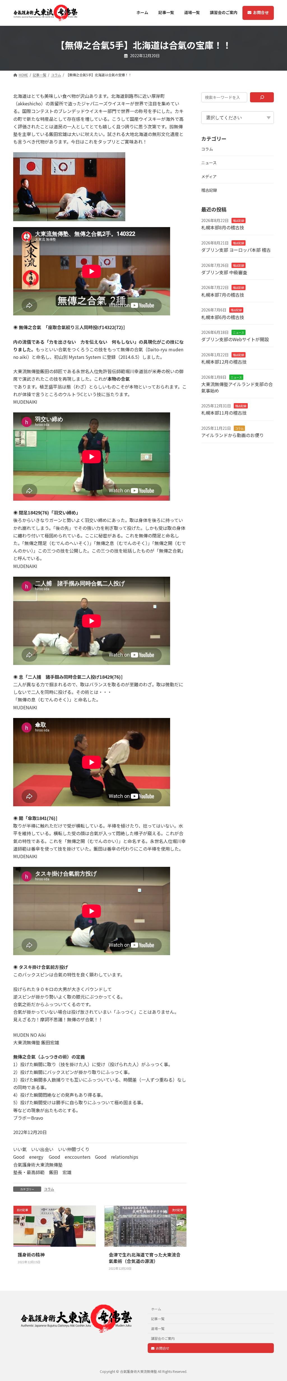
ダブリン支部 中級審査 (224, 272)
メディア (209, 176)
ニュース (209, 162)
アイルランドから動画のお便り (232, 435)
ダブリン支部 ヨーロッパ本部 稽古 (236, 249)
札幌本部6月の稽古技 (222, 317)
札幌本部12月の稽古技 (224, 361)
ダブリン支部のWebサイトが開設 (235, 339)
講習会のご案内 (163, 1338)
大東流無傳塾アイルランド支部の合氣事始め (237, 387)
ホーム (156, 1308)
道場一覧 (158, 1328)
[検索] (262, 97)
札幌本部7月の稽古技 (222, 294)
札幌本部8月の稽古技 (222, 227)
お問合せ (162, 1347)
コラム (49, 1188)
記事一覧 (158, 1318)
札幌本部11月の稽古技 (224, 412)
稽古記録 (209, 190)
